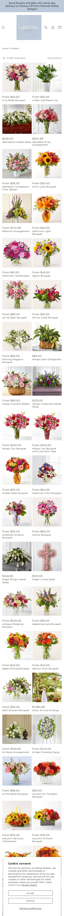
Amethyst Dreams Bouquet (13, 536)
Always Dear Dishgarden (46, 359)
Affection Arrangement (16, 231)
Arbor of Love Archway (45, 710)
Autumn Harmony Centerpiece (12, 840)
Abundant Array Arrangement (41, 143)
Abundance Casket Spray (16, 142)
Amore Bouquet (41, 534)
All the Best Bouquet (14, 317)
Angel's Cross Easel (43, 579)
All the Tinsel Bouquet (45, 317)
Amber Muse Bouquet (15, 493)
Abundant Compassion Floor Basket (15, 188)
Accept (30, 893)
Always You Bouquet (14, 448)
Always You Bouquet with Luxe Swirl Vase (44, 450)
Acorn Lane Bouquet (44, 186)
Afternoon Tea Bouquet (16, 275)
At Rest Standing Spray (45, 752)
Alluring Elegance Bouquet (12, 361)
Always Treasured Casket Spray (46, 405)
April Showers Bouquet (16, 710)
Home (5, 48)
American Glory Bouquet (47, 493)
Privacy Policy (29, 885)
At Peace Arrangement (15, 752)
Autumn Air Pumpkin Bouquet (44, 795)
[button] (46, 27)
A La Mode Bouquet (13, 100)
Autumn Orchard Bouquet (42, 840)
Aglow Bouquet (41, 275)
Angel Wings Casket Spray (14, 581)
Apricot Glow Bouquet (45, 668)
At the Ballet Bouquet (15, 794)
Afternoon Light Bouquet (41, 232)
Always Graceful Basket (16, 403)
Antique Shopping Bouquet (13, 625)
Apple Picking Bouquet (16, 668)
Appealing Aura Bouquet (46, 624)
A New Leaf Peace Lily (45, 100)
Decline (30, 900)
